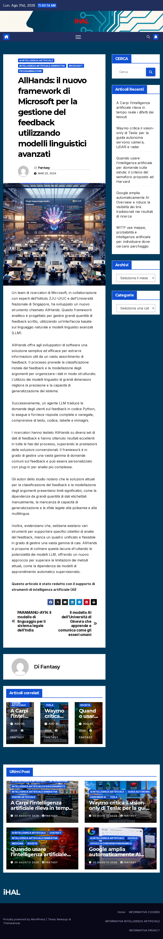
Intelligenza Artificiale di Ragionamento (38, 786)
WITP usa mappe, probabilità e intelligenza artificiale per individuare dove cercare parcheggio (133, 236)
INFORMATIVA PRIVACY (144, 930)
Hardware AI (98, 797)
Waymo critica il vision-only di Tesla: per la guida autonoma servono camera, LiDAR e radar (135, 137)
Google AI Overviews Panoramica (111, 843)
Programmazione (30, 71)
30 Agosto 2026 (27, 815)
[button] (148, 37)
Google (132, 838)
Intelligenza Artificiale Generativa (42, 65)
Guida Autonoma (139, 791)
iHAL (81, 21)
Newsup (62, 919)
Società (85, 705)
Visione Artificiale (19, 704)
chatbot (55, 833)
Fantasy (44, 168)
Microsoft (76, 65)
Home (121, 912)
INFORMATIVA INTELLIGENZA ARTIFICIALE (132, 921)
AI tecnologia (58, 781)
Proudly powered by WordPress (24, 919)
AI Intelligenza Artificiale (36, 60)
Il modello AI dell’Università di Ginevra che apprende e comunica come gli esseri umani (74, 623)
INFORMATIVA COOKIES (144, 912)
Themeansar (11, 923)
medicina (17, 843)
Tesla (49, 705)
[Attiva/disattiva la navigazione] (78, 36)
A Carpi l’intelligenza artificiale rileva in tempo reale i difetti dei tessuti (41, 808)
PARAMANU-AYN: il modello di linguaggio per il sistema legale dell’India (34, 621)
